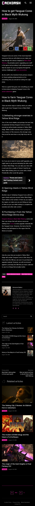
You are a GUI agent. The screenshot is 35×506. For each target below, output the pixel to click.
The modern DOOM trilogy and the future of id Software (14, 337)
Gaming (4, 18)
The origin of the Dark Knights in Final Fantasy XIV (12, 345)
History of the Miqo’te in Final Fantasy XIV (14, 352)
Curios (12, 224)
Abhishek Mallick (17, 287)
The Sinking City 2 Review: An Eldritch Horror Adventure (13, 329)
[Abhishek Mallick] (6, 298)
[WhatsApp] (29, 48)
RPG (4, 276)
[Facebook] (17, 48)
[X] (21, 48)
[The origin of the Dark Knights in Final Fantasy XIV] (30, 345)
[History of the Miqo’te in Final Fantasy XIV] (30, 353)
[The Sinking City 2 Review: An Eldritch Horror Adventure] (30, 330)
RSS (16, 493)
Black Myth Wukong (27, 274)
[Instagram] (15, 308)
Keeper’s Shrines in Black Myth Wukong (14, 219)
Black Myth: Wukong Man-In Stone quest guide (9, 373)
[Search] (31, 316)
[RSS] (12, 492)
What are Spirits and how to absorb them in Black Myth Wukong (26, 374)
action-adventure (7, 92)
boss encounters (21, 70)
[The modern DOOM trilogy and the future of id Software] (30, 338)
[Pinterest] (25, 48)
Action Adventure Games (13, 274)
